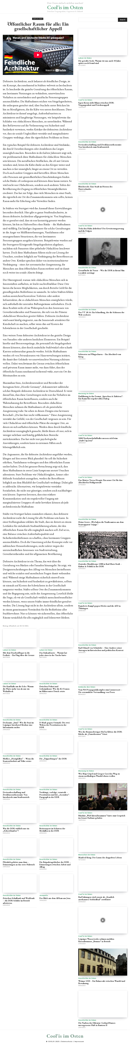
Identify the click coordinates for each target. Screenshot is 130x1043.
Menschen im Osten (86, 855)
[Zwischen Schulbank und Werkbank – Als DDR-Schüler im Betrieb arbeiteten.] (20, 883)
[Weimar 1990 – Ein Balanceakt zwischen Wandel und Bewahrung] (102, 962)
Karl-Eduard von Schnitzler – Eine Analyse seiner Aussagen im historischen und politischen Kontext (101, 649)
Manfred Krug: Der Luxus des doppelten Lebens (100, 857)
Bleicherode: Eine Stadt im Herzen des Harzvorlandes (95, 187)
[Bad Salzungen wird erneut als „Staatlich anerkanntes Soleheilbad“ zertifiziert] (102, 878)
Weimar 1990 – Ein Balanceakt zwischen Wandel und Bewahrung (101, 982)
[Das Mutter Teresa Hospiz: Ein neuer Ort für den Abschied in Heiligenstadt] (102, 461)
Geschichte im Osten (48, 683)
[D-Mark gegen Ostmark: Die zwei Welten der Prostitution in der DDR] (56, 707)
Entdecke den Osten (86, 687)
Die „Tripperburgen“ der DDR (53, 758)
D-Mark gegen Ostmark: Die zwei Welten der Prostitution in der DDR (54, 725)
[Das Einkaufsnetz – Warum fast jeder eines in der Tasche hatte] (56, 638)
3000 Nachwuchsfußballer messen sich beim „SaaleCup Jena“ (98, 439)
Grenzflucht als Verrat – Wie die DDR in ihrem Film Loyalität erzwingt (101, 271)
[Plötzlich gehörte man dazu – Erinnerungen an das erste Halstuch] (20, 847)
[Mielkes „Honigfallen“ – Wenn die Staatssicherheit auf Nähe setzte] (20, 744)
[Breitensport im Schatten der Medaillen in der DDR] (56, 813)
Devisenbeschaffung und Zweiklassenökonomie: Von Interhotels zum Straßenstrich (16, 794)
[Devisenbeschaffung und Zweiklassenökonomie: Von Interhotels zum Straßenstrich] (20, 777)
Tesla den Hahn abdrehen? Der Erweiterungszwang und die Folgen (101, 229)
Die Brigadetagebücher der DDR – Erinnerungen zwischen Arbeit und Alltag (55, 864)
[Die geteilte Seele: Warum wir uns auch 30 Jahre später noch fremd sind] (102, 41)
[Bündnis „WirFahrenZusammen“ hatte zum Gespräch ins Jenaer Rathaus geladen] (102, 796)
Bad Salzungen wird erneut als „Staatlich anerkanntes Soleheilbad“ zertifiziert (96, 898)
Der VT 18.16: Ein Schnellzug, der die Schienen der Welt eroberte (101, 313)
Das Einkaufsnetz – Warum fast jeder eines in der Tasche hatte (53, 654)
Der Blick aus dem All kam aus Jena (54, 898)
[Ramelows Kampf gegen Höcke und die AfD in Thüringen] (102, 586)
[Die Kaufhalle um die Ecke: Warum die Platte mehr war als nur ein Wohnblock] (20, 671)
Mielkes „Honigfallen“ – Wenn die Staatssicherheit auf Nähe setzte (18, 759)
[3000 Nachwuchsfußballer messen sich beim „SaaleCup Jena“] (102, 419)
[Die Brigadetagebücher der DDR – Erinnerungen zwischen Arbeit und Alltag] (56, 847)
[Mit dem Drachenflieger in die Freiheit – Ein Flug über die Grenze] (20, 638)
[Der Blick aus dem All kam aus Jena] (56, 883)
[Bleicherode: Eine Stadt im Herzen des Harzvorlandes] (102, 167)
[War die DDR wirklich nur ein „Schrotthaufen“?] (20, 813)
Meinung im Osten (86, 393)
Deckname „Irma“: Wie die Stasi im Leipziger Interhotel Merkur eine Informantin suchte (18, 725)
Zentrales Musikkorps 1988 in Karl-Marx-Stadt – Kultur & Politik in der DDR (100, 565)
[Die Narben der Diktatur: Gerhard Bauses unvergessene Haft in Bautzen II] (102, 1004)
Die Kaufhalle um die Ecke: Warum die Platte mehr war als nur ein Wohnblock (18, 688)
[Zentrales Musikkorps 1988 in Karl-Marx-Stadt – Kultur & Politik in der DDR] (102, 545)
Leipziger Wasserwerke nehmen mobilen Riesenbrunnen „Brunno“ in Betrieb (96, 940)
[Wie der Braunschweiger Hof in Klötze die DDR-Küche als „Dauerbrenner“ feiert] (102, 712)
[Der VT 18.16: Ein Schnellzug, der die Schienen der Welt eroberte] (102, 293)
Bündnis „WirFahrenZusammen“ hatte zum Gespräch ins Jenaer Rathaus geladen (101, 816)
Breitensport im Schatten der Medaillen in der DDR (52, 829)
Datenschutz (66, 1041)
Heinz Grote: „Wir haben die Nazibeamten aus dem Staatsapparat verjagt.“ (101, 523)
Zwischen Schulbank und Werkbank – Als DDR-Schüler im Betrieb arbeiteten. (19, 900)
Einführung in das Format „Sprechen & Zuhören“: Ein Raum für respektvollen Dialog (100, 397)
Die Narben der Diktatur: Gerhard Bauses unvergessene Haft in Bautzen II (96, 1024)
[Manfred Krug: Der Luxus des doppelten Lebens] (102, 838)
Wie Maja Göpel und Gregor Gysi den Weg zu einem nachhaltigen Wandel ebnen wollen (99, 774)
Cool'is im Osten (38, 19)
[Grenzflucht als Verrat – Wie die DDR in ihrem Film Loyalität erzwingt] (102, 251)
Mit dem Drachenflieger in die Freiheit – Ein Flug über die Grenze (18, 654)
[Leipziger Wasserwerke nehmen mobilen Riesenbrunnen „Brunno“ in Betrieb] (102, 920)
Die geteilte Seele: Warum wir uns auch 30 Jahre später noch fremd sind (99, 62)
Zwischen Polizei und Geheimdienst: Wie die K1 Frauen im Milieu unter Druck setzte (54, 688)
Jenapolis (43, 895)
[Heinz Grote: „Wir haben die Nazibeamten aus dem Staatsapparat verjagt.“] (102, 503)
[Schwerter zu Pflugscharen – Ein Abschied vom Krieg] (102, 335)
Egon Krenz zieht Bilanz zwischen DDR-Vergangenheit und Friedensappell (96, 104)
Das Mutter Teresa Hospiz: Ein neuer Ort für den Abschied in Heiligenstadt (100, 481)
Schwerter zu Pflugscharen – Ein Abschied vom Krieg (99, 355)
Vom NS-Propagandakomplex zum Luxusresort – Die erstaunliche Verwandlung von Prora (100, 691)
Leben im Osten (9, 650)
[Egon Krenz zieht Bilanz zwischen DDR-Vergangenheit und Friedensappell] (102, 83)
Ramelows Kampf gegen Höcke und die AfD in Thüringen (99, 607)
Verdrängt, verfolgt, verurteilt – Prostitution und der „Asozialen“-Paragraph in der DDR (54, 794)
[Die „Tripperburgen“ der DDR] (56, 744)
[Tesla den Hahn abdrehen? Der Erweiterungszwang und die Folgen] (102, 209)
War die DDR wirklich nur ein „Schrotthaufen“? (16, 829)
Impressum (79, 1041)
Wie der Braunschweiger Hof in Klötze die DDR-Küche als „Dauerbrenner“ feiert (100, 733)
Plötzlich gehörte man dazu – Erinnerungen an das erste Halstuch (19, 863)
